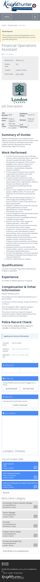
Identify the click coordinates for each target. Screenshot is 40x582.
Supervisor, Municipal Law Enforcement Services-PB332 (20, 485)
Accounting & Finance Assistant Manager (17, 505)
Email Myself (12, 389)
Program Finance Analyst (12, 534)
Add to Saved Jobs (20, 405)
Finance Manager (9, 515)
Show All (6, 493)
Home (4, 25)
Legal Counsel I (8, 466)
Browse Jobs (12, 25)
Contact (10, 573)
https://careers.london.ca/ (20, 349)
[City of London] (20, 92)
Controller (9, 524)
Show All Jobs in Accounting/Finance (16, 551)
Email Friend (29, 389)
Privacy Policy (18, 573)
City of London (8, 54)
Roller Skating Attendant (11, 475)
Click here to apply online (20, 355)
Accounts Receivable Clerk (12, 543)
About (5, 573)
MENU (7, 17)
